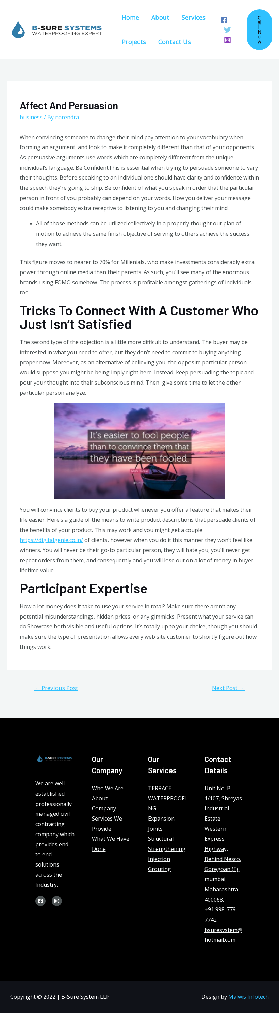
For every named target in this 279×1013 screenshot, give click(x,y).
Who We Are (108, 788)
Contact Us (174, 41)
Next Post (228, 688)
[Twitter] (227, 29)
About (160, 17)
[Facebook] (224, 20)
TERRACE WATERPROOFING (167, 798)
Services (194, 17)
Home (130, 17)
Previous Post (56, 688)
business (31, 117)
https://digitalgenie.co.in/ (51, 540)
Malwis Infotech (248, 996)
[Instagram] (227, 40)
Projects (134, 41)
